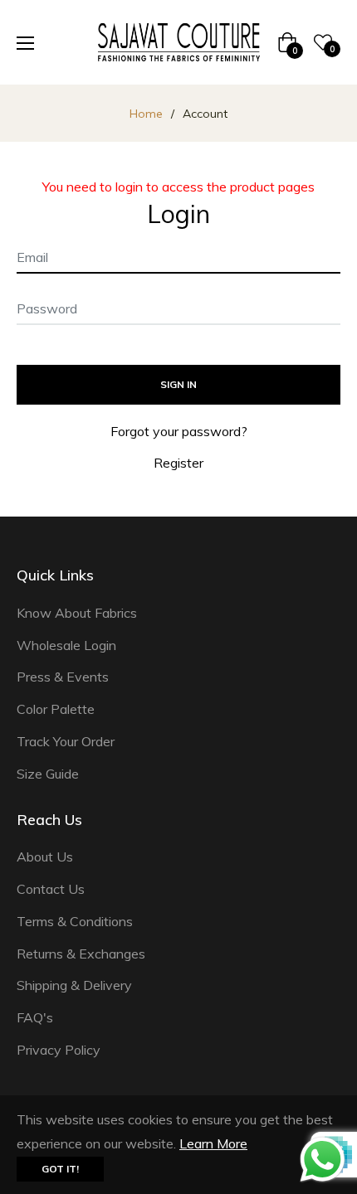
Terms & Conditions (75, 921)
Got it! (60, 1168)
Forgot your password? (178, 431)
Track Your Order (66, 741)
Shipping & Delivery (74, 985)
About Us (45, 856)
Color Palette (56, 709)
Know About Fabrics (77, 612)
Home (146, 113)
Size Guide (48, 773)
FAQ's (35, 1017)
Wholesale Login (66, 645)
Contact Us (51, 889)
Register (178, 462)
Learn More (213, 1143)
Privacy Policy (58, 1049)
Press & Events (63, 676)
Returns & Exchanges (81, 953)
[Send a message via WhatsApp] (322, 1159)
